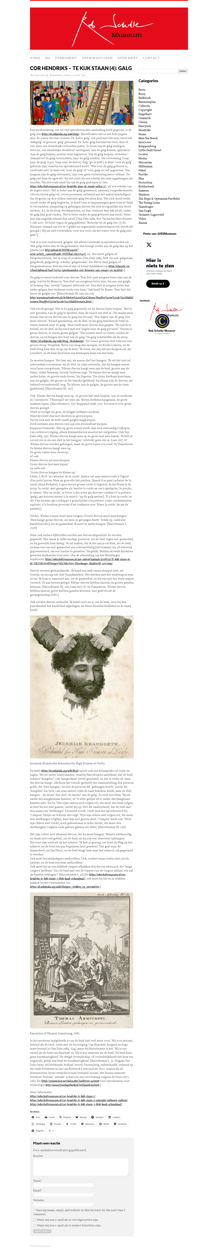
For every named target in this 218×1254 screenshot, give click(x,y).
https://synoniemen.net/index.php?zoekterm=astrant (70, 1081)
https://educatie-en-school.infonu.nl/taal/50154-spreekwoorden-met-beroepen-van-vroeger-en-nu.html (80, 268)
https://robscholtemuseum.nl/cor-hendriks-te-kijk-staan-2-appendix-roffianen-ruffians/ (79, 1101)
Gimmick (145, 118)
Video (142, 219)
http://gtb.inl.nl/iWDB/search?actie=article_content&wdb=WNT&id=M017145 (57, 252)
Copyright (145, 110)
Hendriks (57, 75)
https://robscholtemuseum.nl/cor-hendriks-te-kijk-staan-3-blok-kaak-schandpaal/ (78, 877)
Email (37, 1191)
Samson (144, 191)
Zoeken (182, 71)
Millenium (145, 167)
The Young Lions (149, 203)
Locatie (75, 75)
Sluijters (144, 195)
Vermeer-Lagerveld (151, 215)
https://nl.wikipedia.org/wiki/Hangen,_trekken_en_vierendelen (64, 887)
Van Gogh (145, 211)
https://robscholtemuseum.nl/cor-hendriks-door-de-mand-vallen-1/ (67, 187)
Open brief (127, 58)
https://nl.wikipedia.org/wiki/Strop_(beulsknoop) (57, 341)
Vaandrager (146, 207)
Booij (142, 94)
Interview (145, 142)
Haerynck (145, 126)
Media (143, 159)
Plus (141, 179)
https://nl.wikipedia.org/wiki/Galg (60, 134)
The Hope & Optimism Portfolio (159, 199)
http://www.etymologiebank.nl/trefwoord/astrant (72, 1085)
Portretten (145, 183)
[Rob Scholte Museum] (109, 28)
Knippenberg (147, 146)
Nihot (142, 171)
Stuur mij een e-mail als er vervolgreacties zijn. (67, 1220)
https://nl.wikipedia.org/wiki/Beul (59, 771)
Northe (143, 175)
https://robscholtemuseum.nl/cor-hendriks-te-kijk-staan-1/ (62, 1097)
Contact (151, 58)
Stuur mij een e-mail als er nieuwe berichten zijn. (69, 1226)
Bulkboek (145, 98)
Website (38, 1200)
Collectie (144, 106)
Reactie (38, 1156)
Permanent (66, 58)
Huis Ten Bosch (148, 138)
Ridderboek (146, 187)
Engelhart (145, 114)
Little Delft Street (150, 150)
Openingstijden (97, 58)
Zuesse (143, 223)
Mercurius (145, 163)
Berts (142, 90)
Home (35, 58)
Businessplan (147, 102)
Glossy (143, 122)
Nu (47, 58)
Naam (37, 1181)
